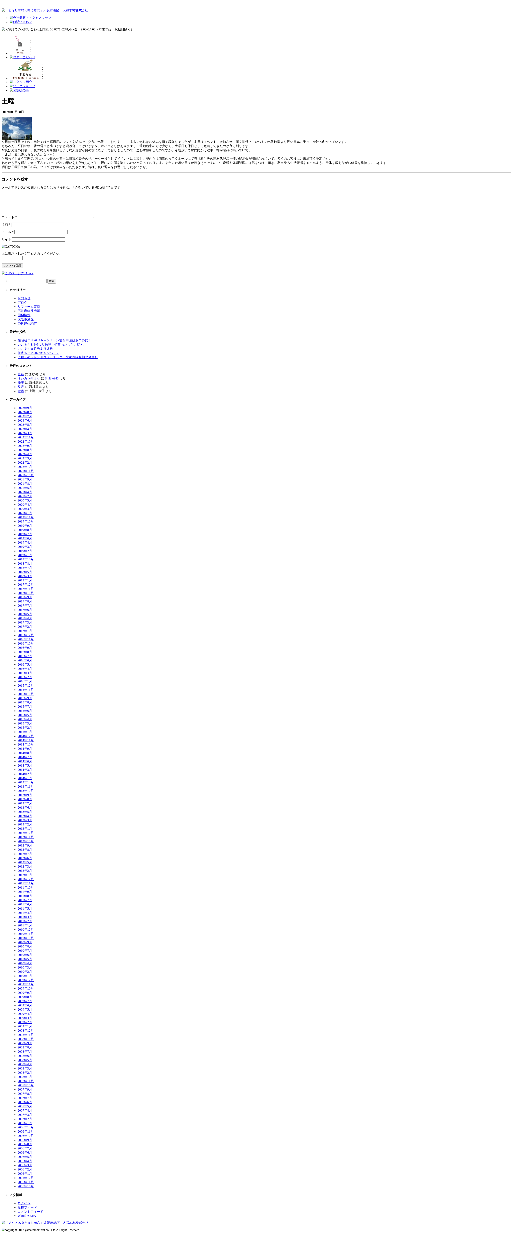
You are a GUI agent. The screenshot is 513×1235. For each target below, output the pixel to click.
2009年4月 (25, 1013)
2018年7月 (25, 567)
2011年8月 (25, 896)
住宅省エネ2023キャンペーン (38, 353)
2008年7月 (25, 1051)
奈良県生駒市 (27, 323)
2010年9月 (25, 942)
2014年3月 (25, 769)
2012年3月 (25, 866)
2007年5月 (25, 1106)
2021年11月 (26, 471)
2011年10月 (26, 887)
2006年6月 (25, 1152)
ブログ (22, 302)
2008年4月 (25, 1064)
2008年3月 (25, 1068)
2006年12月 (26, 1127)
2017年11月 (26, 588)
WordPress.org (27, 1215)
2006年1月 (25, 1173)
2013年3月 (25, 820)
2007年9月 (25, 1089)
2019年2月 (25, 551)
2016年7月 (25, 656)
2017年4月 (25, 618)
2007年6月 (25, 1102)
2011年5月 (25, 908)
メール (8, 232)
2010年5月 (25, 959)
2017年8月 (25, 601)
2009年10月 (26, 988)
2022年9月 (25, 445)
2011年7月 (25, 900)
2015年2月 (25, 727)
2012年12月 (26, 832)
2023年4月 (25, 429)
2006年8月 (25, 1144)
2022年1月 (25, 466)
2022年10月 (26, 441)
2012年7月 (25, 854)
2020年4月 (25, 504)
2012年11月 (26, 837)
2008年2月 (25, 1072)
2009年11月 (26, 984)
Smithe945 (52, 378)
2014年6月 (25, 761)
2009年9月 (25, 992)
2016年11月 (26, 639)
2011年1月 (25, 925)
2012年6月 (25, 858)
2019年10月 (26, 521)
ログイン (24, 1203)
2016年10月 (26, 643)
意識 (21, 391)
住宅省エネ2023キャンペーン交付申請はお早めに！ (54, 340)
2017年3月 (25, 622)
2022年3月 (25, 458)
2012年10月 (26, 841)
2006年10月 (26, 1135)
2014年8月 (25, 753)
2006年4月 (25, 1161)
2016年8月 (25, 652)
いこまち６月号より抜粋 (35, 348)
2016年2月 (25, 677)
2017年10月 (26, 593)
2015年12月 (26, 685)
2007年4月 (25, 1110)
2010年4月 (25, 963)
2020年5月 (25, 500)
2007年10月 (26, 1085)
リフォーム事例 (29, 306)
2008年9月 (25, 1043)
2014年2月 (25, 774)
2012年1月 (25, 875)
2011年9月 (25, 891)
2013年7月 (25, 803)
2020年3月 (25, 509)
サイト (6, 239)
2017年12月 (26, 584)
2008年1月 (25, 1077)
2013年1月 (25, 828)
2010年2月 (25, 971)
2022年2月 (25, 462)
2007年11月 (26, 1081)
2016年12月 (26, 635)
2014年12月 (26, 736)
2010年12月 (26, 929)
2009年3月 (25, 1018)
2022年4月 (25, 454)
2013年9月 (25, 795)
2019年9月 (25, 525)
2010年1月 (25, 976)
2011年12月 (26, 879)
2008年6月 (25, 1055)
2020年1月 (25, 513)
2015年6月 (25, 710)
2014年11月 (26, 740)
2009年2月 (25, 1022)
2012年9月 (25, 845)
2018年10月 (26, 559)
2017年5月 (25, 614)
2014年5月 (25, 765)
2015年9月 (25, 698)
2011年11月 (26, 883)
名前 (6, 224)
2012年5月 (25, 862)
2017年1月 (25, 631)
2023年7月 (25, 416)
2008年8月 (25, 1047)
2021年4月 (25, 492)
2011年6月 (25, 904)
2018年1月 (25, 580)
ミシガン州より (29, 378)
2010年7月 (25, 950)
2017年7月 (25, 605)
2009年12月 (26, 980)
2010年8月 (25, 946)
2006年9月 (25, 1140)
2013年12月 (26, 782)
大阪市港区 (26, 319)
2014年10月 (26, 744)
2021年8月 (25, 483)
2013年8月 (25, 799)
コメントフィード (30, 1211)
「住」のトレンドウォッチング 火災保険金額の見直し (58, 357)
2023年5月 (25, 424)
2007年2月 (25, 1119)
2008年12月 (26, 1030)
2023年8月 (25, 412)
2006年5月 (25, 1156)
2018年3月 (25, 576)
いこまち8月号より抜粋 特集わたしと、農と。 (52, 344)
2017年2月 (25, 626)
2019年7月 (25, 534)
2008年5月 (25, 1060)
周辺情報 (24, 315)
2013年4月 (25, 816)
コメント (9, 217)
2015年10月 (26, 694)
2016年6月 (25, 660)
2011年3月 (25, 917)
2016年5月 (25, 664)
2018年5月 (25, 572)
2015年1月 (25, 732)
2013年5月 (25, 811)
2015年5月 (25, 715)
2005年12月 (26, 1178)
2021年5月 (25, 487)
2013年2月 (25, 824)
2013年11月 (26, 786)
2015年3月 (25, 723)
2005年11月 (26, 1182)
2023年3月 (25, 433)
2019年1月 (25, 555)
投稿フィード (27, 1207)
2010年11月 (26, 933)
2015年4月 (25, 719)
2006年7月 (25, 1148)
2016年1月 (25, 681)
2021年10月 (26, 475)
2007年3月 (25, 1114)
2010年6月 (25, 955)
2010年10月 (26, 938)
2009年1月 (25, 1026)
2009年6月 (25, 1005)
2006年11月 (26, 1131)
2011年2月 (25, 921)
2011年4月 (25, 912)
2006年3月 (25, 1165)
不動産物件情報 (29, 311)
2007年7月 (25, 1098)
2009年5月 (25, 1009)
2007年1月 (25, 1123)
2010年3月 (25, 967)
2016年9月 (25, 647)
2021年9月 (25, 479)
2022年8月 (25, 450)
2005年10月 (26, 1186)
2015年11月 (26, 689)
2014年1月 (25, 778)
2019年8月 (25, 530)
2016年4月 (25, 668)
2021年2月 (25, 496)
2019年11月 (26, 517)
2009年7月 (25, 1001)
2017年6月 (25, 609)
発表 (21, 382)
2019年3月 (25, 546)
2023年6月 (25, 420)
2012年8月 (25, 849)
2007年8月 (25, 1093)
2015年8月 (25, 702)
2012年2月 (25, 870)
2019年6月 (25, 538)
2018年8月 (25, 563)
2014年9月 (25, 748)
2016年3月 (25, 673)
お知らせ (24, 298)
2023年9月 (25, 408)
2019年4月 (25, 542)
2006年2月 (25, 1169)
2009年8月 (25, 997)
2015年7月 (25, 706)
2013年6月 (25, 807)
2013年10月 (26, 790)
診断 (21, 374)
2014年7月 (25, 757)
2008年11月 (26, 1034)
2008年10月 (26, 1039)
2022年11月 (26, 437)
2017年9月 (25, 597)
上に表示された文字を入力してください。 (32, 253)
